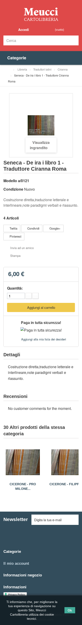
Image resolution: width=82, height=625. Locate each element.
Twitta (13, 228)
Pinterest (15, 236)
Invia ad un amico (22, 248)
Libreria (22, 69)
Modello (10, 180)
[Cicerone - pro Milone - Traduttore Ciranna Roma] (22, 462)
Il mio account (16, 563)
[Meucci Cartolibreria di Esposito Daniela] (41, 14)
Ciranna (63, 69)
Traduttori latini (42, 69)
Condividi (32, 228)
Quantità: (15, 288)
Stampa (15, 255)
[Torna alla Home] (9, 69)
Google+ (55, 228)
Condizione (13, 189)
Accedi (23, 29)
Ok (70, 610)
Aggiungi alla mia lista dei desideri (43, 339)
